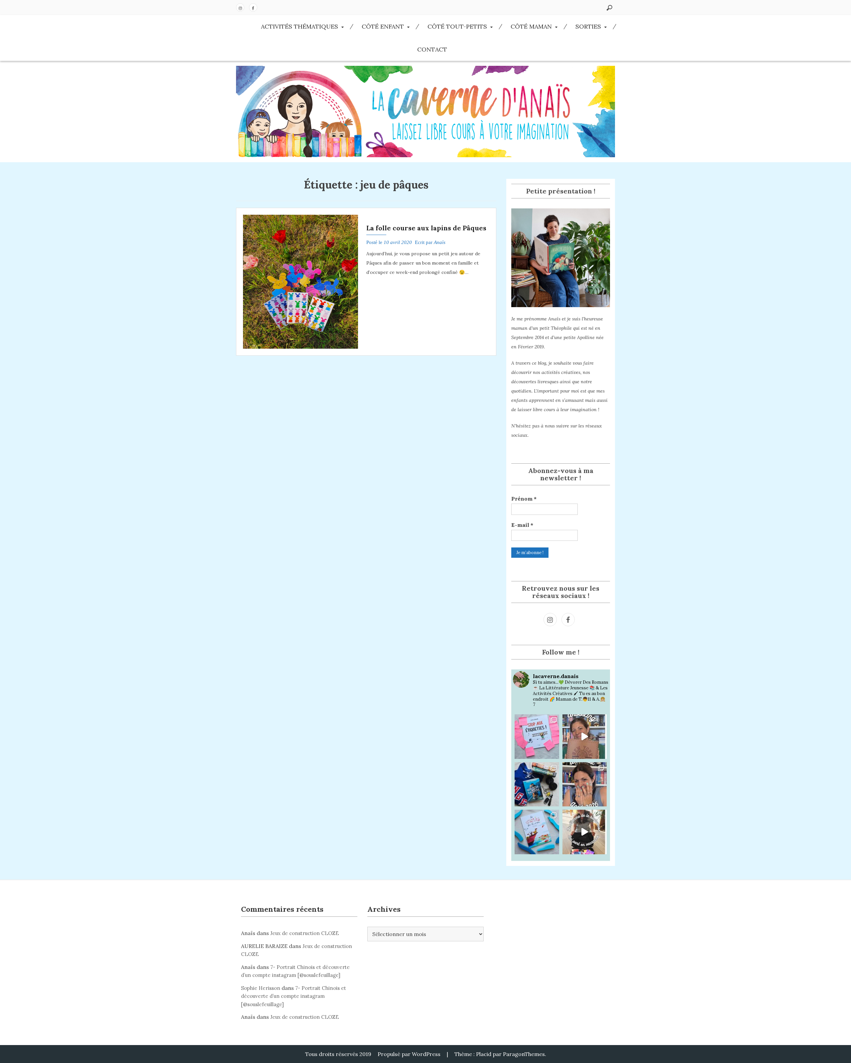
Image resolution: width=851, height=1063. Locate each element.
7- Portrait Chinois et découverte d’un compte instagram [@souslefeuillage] (293, 996)
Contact (432, 49)
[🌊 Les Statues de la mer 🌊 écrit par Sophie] (537, 832)
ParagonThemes (524, 1054)
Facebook (253, 7)
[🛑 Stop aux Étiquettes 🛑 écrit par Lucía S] (537, 736)
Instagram (240, 7)
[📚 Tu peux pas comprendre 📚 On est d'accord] (584, 832)
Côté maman (531, 26)
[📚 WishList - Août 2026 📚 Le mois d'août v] (584, 784)
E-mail (522, 525)
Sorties (588, 26)
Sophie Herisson (260, 988)
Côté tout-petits (457, 26)
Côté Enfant (383, 26)
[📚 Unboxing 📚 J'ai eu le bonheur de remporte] (584, 736)
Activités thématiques (299, 26)
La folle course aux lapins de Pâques (426, 228)
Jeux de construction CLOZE (304, 933)
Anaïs (439, 242)
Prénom (524, 498)
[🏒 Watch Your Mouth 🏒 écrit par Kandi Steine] (537, 784)
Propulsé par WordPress (409, 1054)
